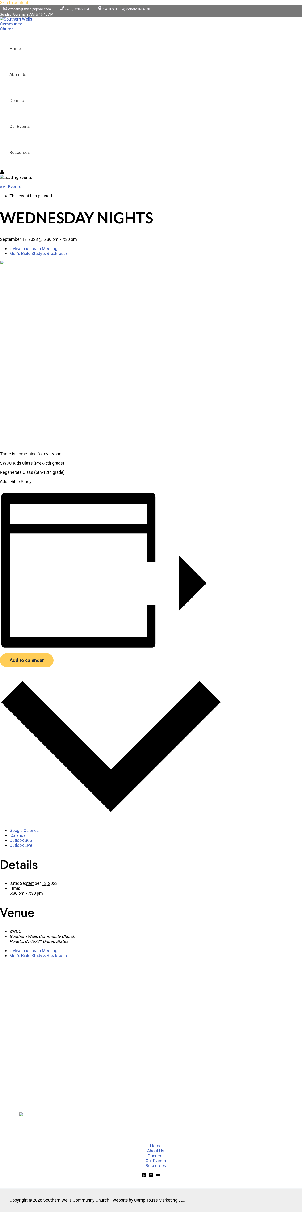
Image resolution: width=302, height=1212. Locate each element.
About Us (17, 74)
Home (15, 48)
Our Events (19, 126)
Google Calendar (24, 830)
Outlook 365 (20, 840)
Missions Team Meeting (33, 248)
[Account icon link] (2, 172)
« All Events (10, 186)
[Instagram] (151, 1175)
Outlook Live (20, 845)
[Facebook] (144, 1175)
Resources (19, 152)
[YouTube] (158, 1175)
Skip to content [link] (14, 2)
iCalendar (18, 835)
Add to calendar (26, 660)
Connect (17, 100)
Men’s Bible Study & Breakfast (38, 253)
